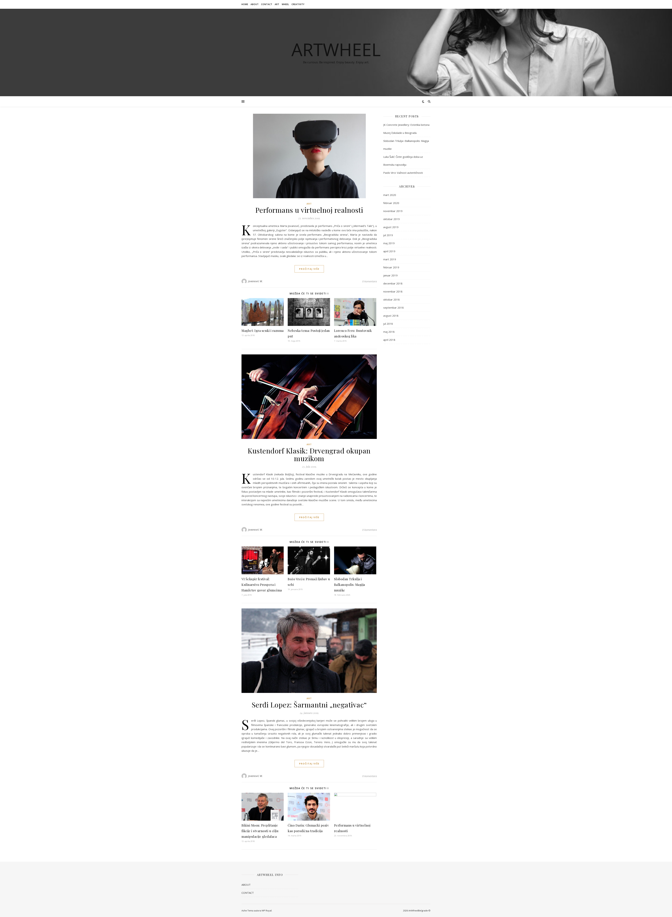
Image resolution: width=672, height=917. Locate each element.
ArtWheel (336, 49)
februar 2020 (391, 203)
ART (277, 4)
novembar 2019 (392, 211)
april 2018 (389, 339)
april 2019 (389, 251)
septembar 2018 (393, 307)
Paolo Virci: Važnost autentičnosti (403, 172)
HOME (244, 4)
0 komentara (369, 281)
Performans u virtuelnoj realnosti (309, 209)
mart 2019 (389, 259)
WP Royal (267, 910)
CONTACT (266, 4)
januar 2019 (390, 275)
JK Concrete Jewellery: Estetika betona (406, 124)
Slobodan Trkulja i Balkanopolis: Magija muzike (349, 584)
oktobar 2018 (391, 299)
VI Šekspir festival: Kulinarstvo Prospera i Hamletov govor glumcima (261, 584)
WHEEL (285, 4)
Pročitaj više (309, 268)
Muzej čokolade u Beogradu (400, 133)
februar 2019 (391, 267)
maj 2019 (389, 243)
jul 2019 (388, 235)
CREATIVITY (298, 4)
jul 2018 (388, 323)
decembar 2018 (392, 283)
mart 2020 (389, 195)
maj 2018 (389, 331)
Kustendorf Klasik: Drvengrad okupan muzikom (309, 454)
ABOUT (255, 4)
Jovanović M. (255, 281)
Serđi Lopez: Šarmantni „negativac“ (309, 704)
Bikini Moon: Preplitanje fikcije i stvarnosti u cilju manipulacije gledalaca (259, 831)
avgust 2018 (390, 315)
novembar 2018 (392, 291)
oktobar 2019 (391, 219)
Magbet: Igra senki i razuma (262, 331)
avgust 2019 (390, 227)
